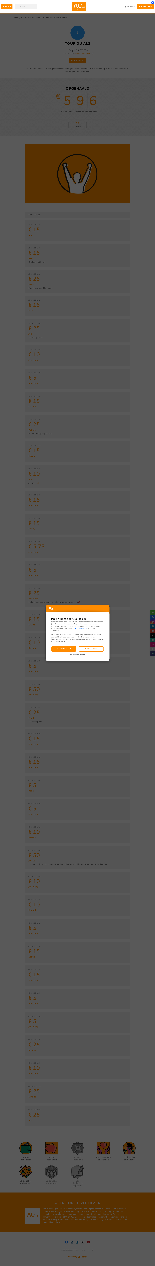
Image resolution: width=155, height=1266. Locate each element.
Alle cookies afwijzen (77, 654)
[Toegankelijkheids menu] (152, 2)
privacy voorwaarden (79, 629)
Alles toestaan (64, 649)
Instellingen (91, 649)
